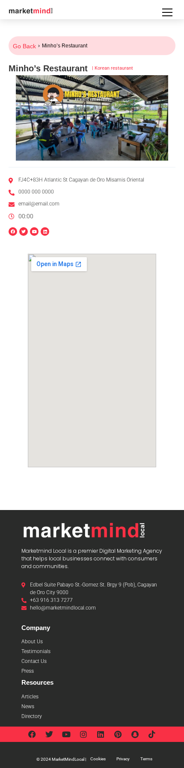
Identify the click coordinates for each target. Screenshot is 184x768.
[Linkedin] (45, 231)
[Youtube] (66, 734)
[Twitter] (49, 734)
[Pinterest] (117, 734)
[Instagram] (83, 734)
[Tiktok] (152, 734)
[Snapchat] (134, 734)
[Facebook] (13, 231)
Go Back (24, 46)
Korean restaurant (114, 68)
